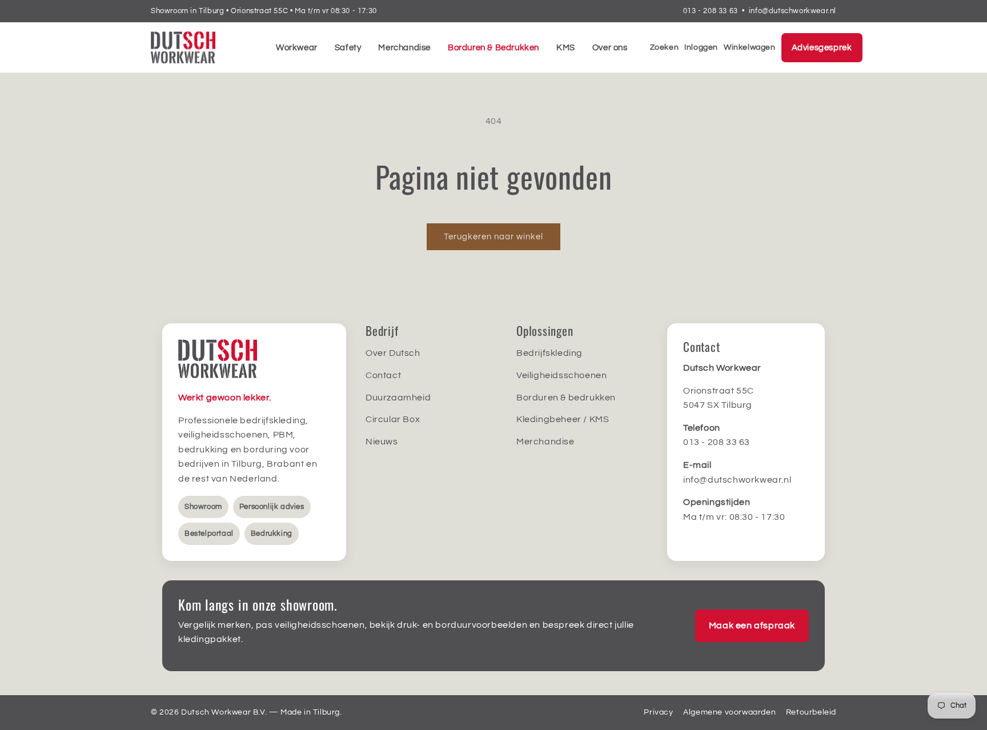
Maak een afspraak (752, 625)
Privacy (658, 712)
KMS (565, 47)
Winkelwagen (750, 47)
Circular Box (393, 419)
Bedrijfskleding (549, 353)
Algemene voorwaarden (729, 712)
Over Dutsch (393, 353)
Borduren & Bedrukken (493, 47)
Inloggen (701, 47)
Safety (348, 47)
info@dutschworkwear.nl (792, 11)
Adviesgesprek (822, 47)
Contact (383, 375)
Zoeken (664, 47)
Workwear (297, 47)
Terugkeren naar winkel (493, 236)
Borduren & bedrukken (566, 397)
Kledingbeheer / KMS (562, 419)
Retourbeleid (811, 712)
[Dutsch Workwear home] (202, 47)
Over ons (610, 47)
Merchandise (404, 47)
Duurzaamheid (398, 397)
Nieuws (382, 441)
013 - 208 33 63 (710, 11)
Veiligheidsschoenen (561, 375)
